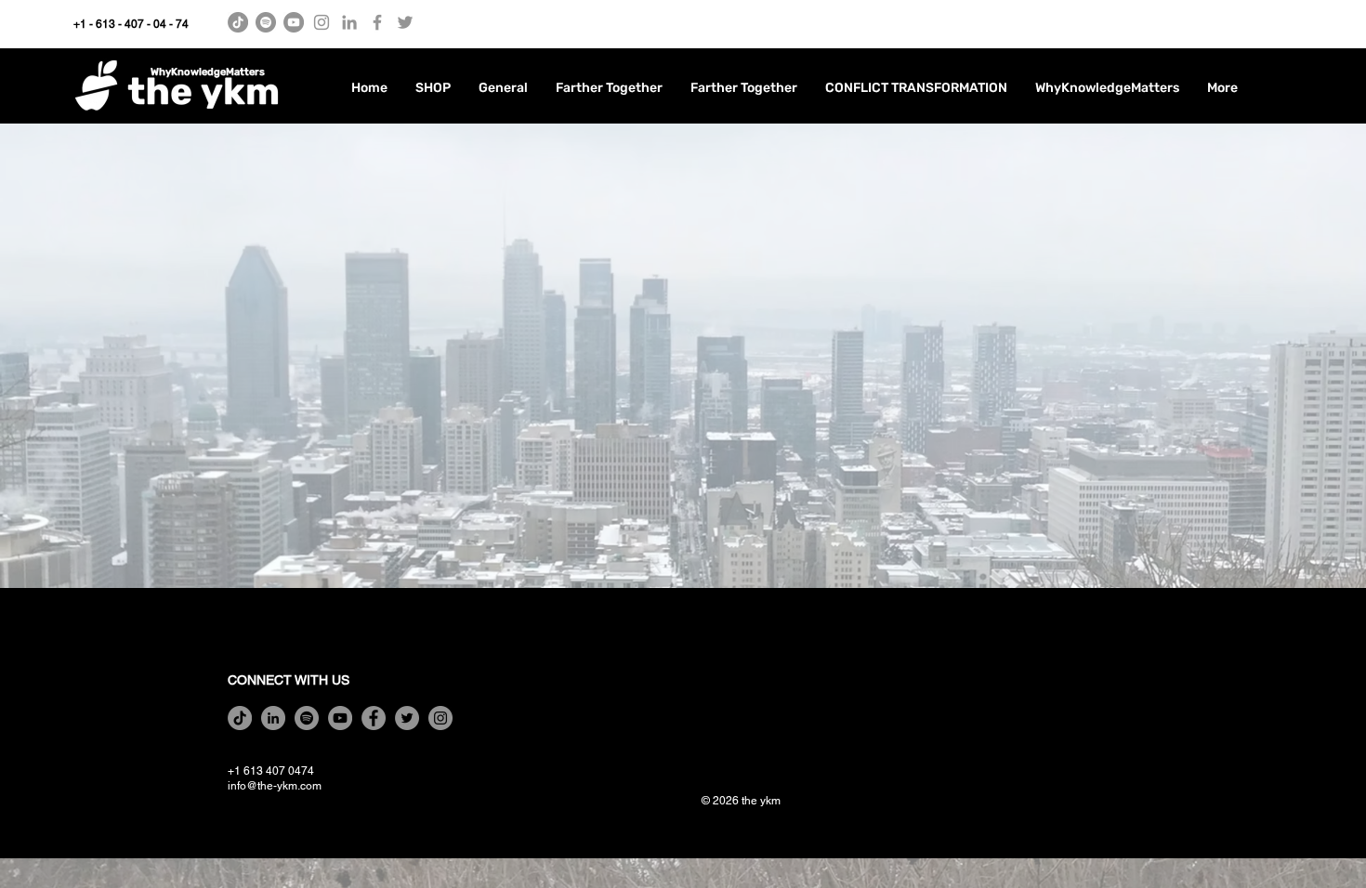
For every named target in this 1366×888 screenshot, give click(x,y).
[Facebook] (377, 22)
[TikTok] (238, 22)
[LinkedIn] (349, 22)
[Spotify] (266, 22)
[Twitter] (405, 22)
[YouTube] (293, 22)
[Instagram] (321, 22)
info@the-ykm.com (275, 785)
